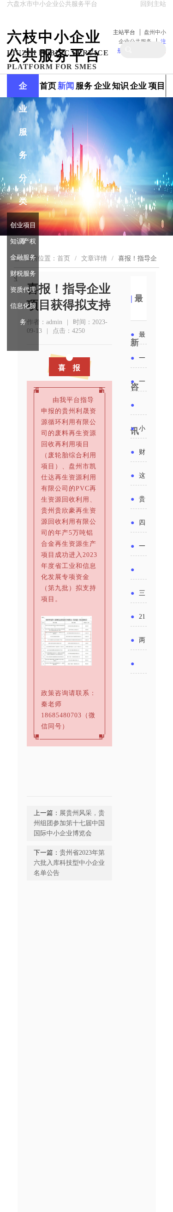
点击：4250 (69, 330)
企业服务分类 (23, 143)
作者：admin (44, 322)
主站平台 (124, 32)
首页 (48, 85)
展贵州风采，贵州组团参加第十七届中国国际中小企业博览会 (69, 823)
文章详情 (94, 258)
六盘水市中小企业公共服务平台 (52, 3)
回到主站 (153, 3)
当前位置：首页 (47, 258)
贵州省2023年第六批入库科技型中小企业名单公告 (69, 862)
